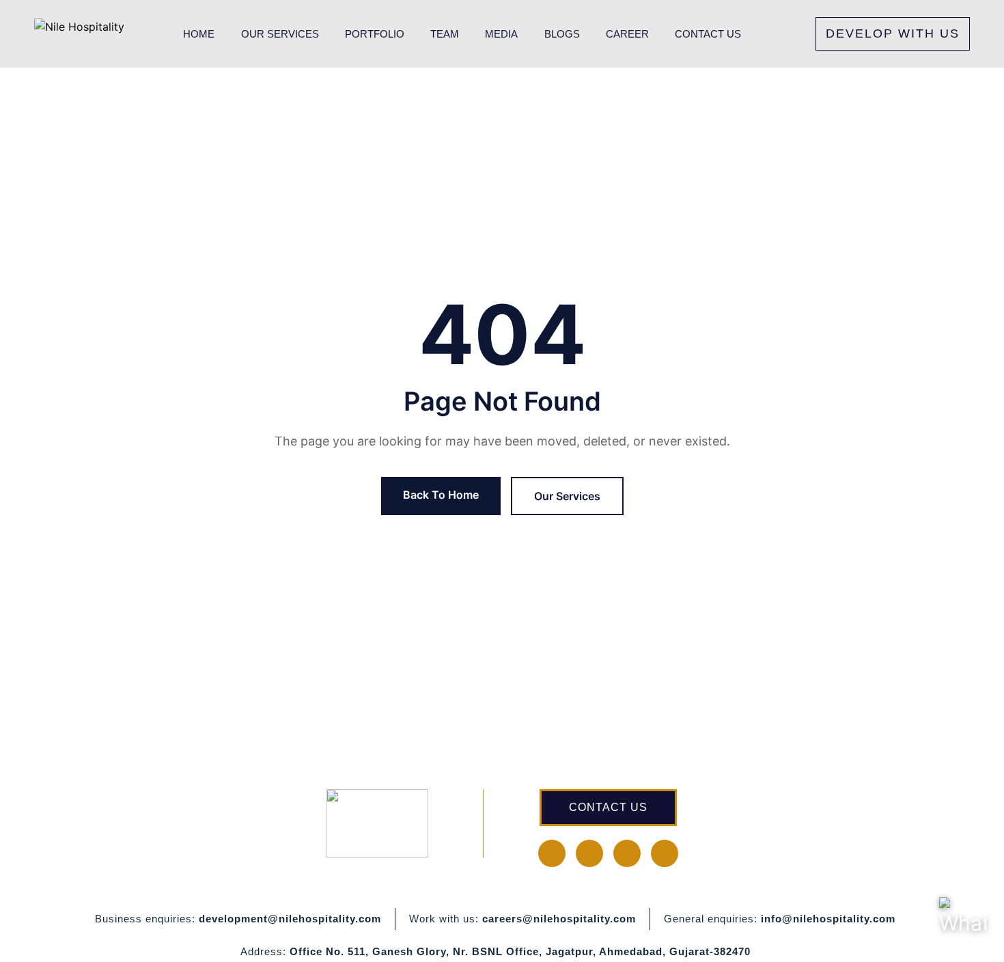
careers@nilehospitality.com (559, 918)
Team (444, 34)
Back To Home (441, 494)
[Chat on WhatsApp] (963, 921)
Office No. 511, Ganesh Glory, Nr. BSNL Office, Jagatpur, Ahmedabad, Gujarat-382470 (520, 951)
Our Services (280, 34)
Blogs (562, 34)
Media (501, 34)
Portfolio (374, 34)
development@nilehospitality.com (290, 918)
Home (198, 34)
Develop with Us (893, 33)
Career (627, 34)
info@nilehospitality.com (828, 918)
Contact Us (708, 34)
